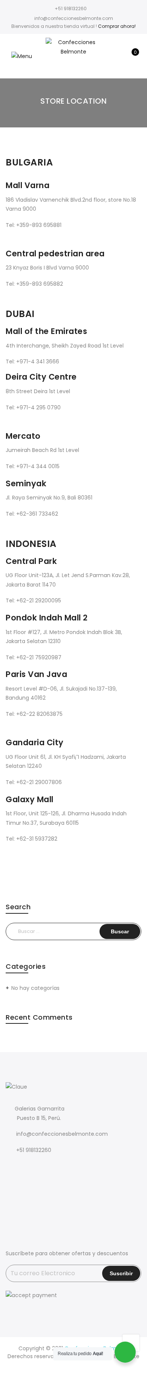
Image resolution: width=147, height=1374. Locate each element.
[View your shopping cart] (129, 56)
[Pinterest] (74, 1167)
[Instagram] (59, 1167)
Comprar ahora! (117, 26)
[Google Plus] (43, 1167)
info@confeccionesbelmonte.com (62, 1134)
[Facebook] (12, 1167)
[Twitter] (28, 1167)
